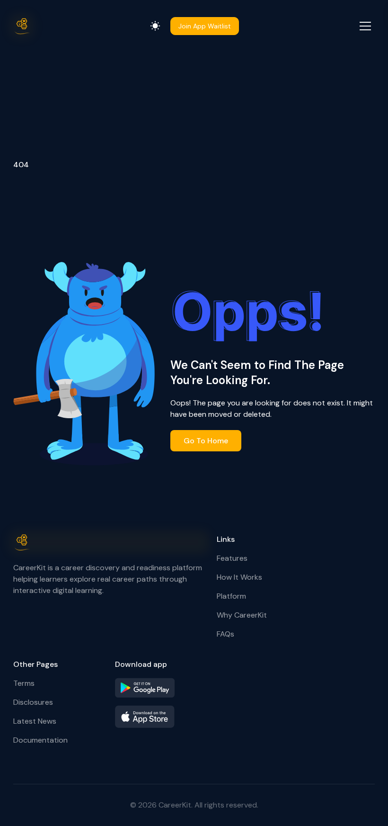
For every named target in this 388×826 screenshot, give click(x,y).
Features (232, 558)
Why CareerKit (242, 615)
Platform (231, 596)
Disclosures (33, 702)
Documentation (40, 740)
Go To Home (206, 441)
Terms (24, 683)
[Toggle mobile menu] (365, 26)
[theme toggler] (155, 26)
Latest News (34, 721)
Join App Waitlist (204, 26)
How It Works (239, 577)
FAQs (225, 634)
